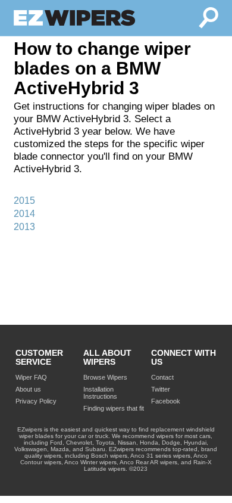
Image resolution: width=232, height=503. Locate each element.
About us (28, 389)
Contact (162, 377)
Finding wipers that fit (113, 408)
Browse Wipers (105, 377)
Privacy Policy (36, 401)
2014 (24, 214)
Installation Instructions (100, 393)
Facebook (165, 401)
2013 (24, 227)
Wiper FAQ (31, 377)
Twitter (160, 389)
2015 (24, 200)
